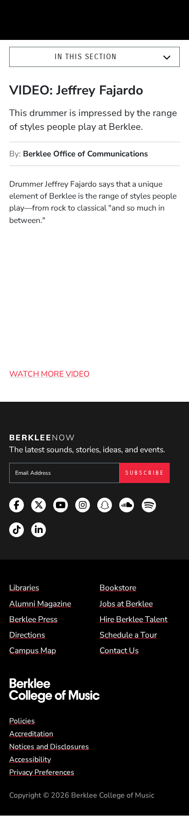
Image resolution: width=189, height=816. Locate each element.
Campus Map (32, 650)
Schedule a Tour (128, 634)
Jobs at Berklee (126, 603)
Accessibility (30, 760)
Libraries (24, 587)
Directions (27, 634)
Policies (22, 721)
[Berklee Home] (94, 690)
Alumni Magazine (40, 603)
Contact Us (119, 650)
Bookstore (118, 587)
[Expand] (167, 57)
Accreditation (31, 734)
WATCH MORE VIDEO (49, 373)
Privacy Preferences (41, 772)
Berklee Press (33, 619)
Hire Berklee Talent (133, 619)
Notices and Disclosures (49, 747)
